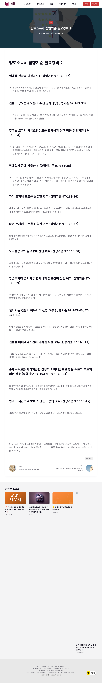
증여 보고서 (40, 4)
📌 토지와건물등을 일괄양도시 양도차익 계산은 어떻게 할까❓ (15, 509)
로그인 (86, 4)
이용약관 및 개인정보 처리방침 (51, 675)
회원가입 (95, 4)
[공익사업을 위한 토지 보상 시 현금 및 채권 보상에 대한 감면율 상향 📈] (86, 567)
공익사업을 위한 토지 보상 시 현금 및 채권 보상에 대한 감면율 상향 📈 (86, 647)
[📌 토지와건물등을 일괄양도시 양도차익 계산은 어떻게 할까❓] (15, 498)
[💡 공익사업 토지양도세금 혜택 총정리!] (62, 498)
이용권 (51, 4)
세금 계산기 (62, 4)
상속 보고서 (27, 4)
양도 (51, 23)
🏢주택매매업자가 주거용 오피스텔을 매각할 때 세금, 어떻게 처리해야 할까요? (39, 509)
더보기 (74, 4)
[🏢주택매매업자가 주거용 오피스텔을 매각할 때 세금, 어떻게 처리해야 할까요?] (39, 498)
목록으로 (88, 459)
